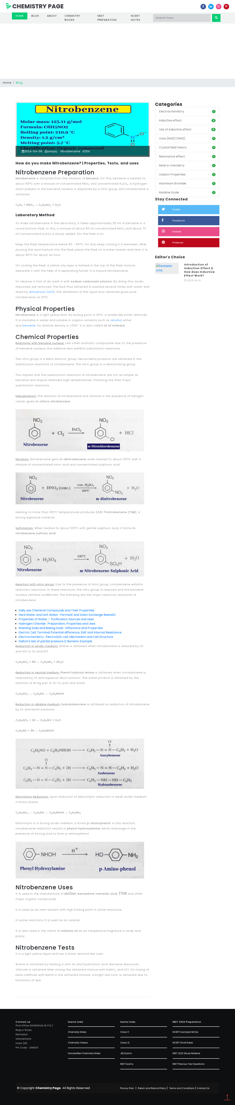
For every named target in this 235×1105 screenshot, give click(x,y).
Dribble (176, 231)
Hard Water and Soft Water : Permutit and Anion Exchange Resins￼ (67, 615)
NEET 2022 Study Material (186, 1053)
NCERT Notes (135, 18)
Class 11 (124, 1032)
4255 (85, 151)
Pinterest (177, 242)
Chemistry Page (37, 6)
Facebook (178, 220)
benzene (29, 325)
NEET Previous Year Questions (189, 1064)
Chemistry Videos (78, 1042)
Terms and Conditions (181, 1088)
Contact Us (203, 1088)
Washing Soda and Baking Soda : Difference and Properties (61, 628)
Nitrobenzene (70, 151)
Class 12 (124, 1042)
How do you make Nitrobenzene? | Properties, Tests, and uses (77, 163)
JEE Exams (126, 1053)
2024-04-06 (33, 151)
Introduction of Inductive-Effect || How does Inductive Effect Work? (199, 270)
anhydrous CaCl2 (42, 292)
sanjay (52, 151)
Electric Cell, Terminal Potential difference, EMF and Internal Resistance (70, 632)
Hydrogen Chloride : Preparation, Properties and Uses (57, 623)
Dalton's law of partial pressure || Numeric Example (55, 641)
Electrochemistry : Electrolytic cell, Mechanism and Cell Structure (66, 637)
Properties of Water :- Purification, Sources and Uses (56, 619)
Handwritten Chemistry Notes (84, 1053)
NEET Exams (126, 1064)
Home (21, 16)
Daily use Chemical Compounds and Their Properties (56, 610)
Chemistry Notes (77, 1032)
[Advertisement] (117, 51)
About (52, 16)
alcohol (116, 320)
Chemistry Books (72, 18)
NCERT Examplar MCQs (185, 1032)
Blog (35, 16)
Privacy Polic (127, 1088)
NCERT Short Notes (183, 1042)
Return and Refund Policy (152, 1088)
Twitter (176, 209)
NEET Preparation (107, 18)
